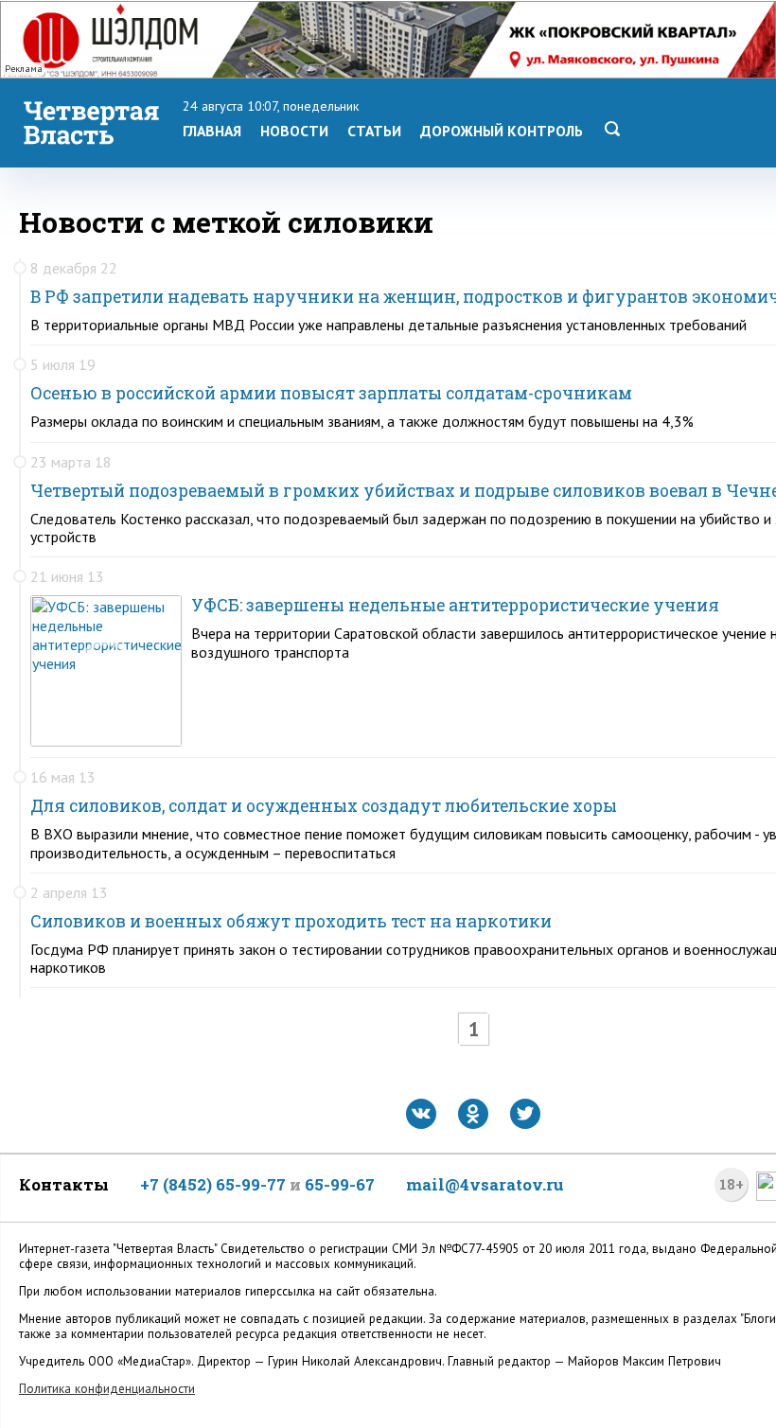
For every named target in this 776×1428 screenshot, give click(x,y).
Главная (212, 130)
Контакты (64, 1184)
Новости (294, 130)
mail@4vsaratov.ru (485, 1184)
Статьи (374, 130)
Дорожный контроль (501, 130)
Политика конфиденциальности (107, 1389)
